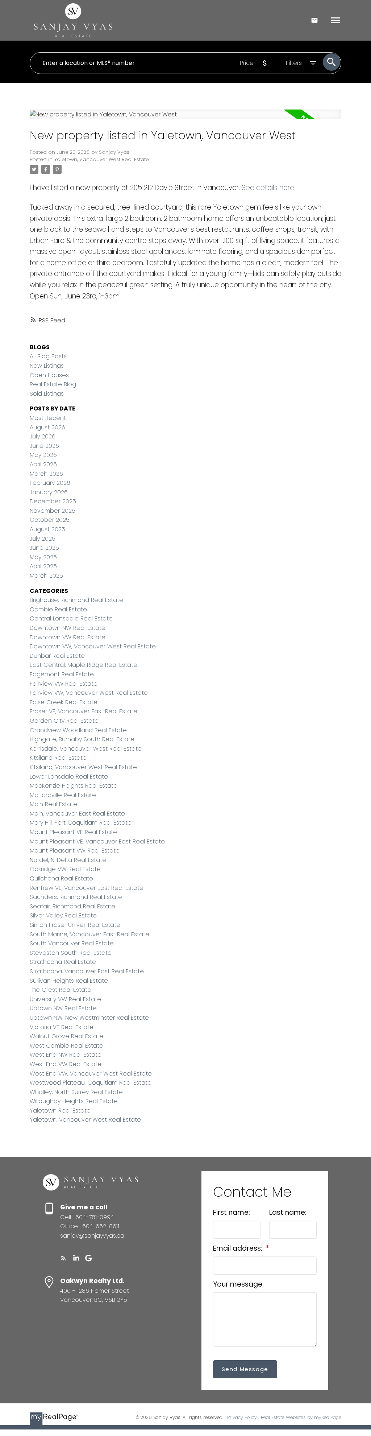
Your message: (238, 1284)
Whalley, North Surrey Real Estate (76, 1092)
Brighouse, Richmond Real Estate (76, 600)
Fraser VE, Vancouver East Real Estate (83, 711)
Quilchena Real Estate (61, 878)
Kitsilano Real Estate (58, 758)
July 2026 (42, 436)
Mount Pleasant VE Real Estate (73, 832)
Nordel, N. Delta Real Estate (68, 860)
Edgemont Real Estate (62, 674)
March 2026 (46, 474)
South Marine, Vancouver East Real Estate (89, 934)
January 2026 (49, 492)
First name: (231, 1212)
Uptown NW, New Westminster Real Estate (89, 1018)
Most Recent (48, 418)
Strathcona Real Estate (63, 962)
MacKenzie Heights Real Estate (73, 785)
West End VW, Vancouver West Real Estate (91, 1073)
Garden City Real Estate (64, 721)
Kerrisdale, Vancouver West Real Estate (86, 748)
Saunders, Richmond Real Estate (76, 897)
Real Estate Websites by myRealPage (301, 1417)
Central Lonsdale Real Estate (71, 618)
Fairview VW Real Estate (63, 684)
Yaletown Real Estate (60, 1110)
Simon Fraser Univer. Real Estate (75, 925)
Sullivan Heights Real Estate (69, 981)
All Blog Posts (48, 356)
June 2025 (44, 548)
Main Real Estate (53, 804)
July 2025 (42, 539)
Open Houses (49, 375)
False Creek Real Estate (63, 702)
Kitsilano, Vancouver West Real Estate (83, 767)
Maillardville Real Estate (63, 795)
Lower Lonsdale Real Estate (69, 776)
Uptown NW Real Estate (63, 1008)
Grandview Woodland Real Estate (78, 730)
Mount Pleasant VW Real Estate (75, 850)
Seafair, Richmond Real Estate (72, 906)
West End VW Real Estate (65, 1064)
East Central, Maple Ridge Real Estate (83, 665)
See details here (268, 188)
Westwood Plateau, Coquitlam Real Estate (90, 1082)
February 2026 (50, 483)
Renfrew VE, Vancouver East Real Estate (86, 888)
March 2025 (46, 575)
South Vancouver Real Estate (72, 943)
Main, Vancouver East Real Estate (77, 813)
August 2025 (47, 529)
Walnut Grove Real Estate (66, 1036)
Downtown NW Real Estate (67, 628)
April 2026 (43, 464)
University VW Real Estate (65, 999)
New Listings (47, 366)
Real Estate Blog (53, 384)
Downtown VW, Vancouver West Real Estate (93, 646)
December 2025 (53, 501)
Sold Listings (47, 393)
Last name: (288, 1212)
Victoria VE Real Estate (61, 1027)
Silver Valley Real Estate (63, 915)
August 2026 (47, 427)
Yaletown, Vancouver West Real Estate (101, 159)
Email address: (238, 1248)
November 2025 (52, 511)
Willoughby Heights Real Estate (74, 1101)
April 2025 (43, 566)
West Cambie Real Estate (66, 1045)
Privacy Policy (242, 1417)
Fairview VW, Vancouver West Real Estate (89, 693)
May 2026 (43, 455)
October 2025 (50, 520)
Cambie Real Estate (58, 609)
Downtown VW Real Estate (67, 637)
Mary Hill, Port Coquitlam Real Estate (81, 822)
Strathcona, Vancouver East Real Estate (87, 971)
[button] (63, 1258)
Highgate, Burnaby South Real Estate (82, 739)
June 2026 (44, 446)
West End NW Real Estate (65, 1055)
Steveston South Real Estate (71, 953)
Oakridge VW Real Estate (65, 869)
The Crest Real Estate (60, 990)
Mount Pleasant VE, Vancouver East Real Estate (97, 841)
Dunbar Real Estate (57, 656)
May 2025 (43, 557)
